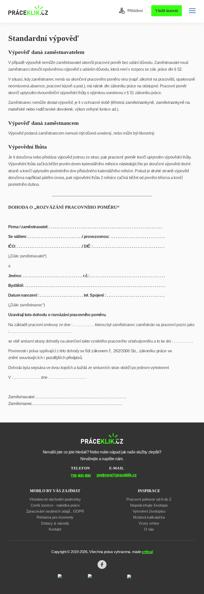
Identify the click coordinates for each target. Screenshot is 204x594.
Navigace (192, 10)
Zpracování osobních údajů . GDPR (55, 511)
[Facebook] (102, 564)
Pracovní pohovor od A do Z (148, 499)
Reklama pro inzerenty (55, 517)
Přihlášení (134, 10)
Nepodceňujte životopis (149, 505)
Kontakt (55, 529)
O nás (149, 529)
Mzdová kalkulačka (149, 517)
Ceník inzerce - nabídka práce (55, 505)
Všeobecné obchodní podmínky (55, 499)
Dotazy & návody (55, 523)
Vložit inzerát (166, 10)
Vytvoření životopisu (149, 511)
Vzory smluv (149, 523)
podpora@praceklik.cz (117, 475)
